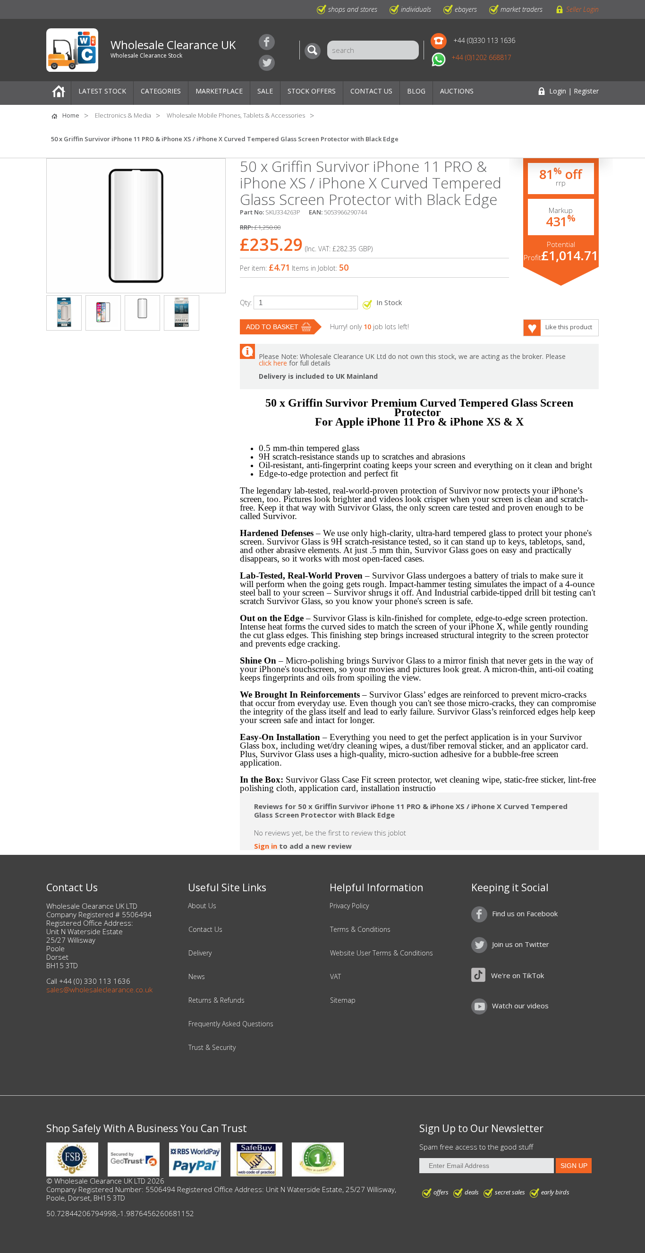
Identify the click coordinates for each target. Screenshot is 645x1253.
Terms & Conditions (360, 929)
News (196, 976)
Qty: (246, 302)
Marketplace (219, 90)
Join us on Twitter (267, 63)
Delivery (200, 953)
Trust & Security (212, 1047)
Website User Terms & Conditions (381, 953)
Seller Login (582, 9)
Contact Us (371, 90)
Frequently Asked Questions (230, 1024)
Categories (161, 90)
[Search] (315, 51)
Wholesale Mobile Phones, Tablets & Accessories (236, 115)
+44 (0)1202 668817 (481, 57)
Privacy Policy (349, 906)
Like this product (568, 327)
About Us (202, 906)
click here (273, 362)
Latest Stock (102, 90)
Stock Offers (312, 90)
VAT (335, 976)
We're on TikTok (517, 975)
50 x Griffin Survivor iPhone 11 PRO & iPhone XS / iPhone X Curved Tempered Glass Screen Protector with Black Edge (225, 139)
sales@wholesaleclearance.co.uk (99, 989)
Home (58, 93)
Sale (265, 90)
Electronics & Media (123, 115)
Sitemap (343, 1000)
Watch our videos (520, 1005)
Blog (416, 90)
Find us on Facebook (267, 42)
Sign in (265, 846)
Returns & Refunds (216, 1000)
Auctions (457, 90)
